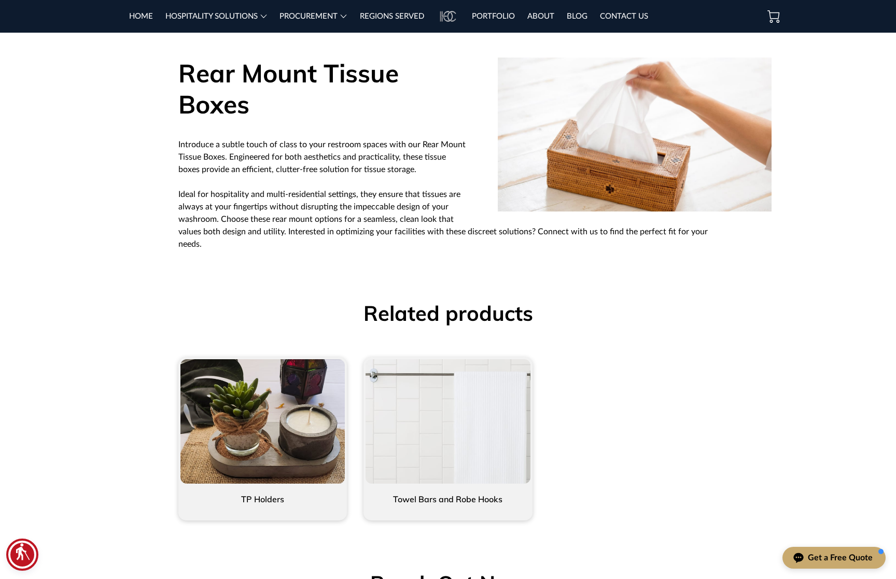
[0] (773, 16)
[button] (22, 555)
